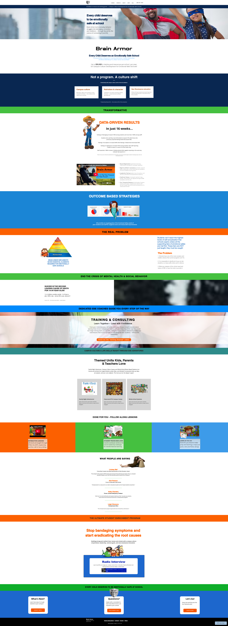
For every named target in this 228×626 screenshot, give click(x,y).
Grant (121, 620)
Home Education (109, 620)
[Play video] (189, 430)
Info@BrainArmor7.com (90, 620)
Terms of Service (110, 623)
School (117, 620)
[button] (124, 3)
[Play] (107, 571)
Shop (126, 620)
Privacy (115, 623)
